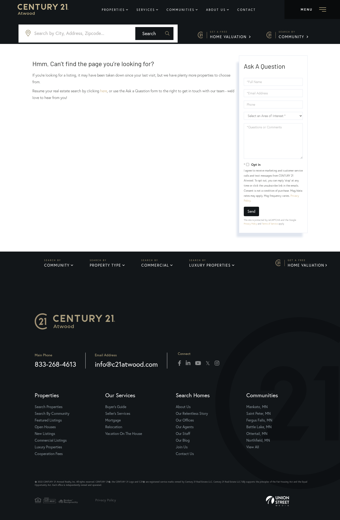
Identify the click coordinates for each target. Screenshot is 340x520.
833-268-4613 (55, 364)
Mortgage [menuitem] (113, 420)
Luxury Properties (210, 265)
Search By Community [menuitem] (52, 413)
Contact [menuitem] (246, 10)
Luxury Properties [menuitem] (48, 446)
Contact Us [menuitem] (185, 453)
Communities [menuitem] (181, 10)
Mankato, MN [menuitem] (257, 406)
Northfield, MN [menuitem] (258, 440)
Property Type (105, 265)
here (103, 91)
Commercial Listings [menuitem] (51, 440)
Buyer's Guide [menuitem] (115, 406)
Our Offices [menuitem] (185, 420)
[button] (154, 33)
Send (251, 211)
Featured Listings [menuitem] (48, 420)
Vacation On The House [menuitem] (123, 433)
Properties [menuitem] (113, 10)
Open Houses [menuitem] (45, 426)
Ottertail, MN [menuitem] (256, 433)
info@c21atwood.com (126, 364)
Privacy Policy (250, 223)
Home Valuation (229, 35)
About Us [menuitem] (216, 10)
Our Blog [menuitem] (183, 440)
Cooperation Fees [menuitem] (49, 453)
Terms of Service (270, 223)
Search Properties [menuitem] (48, 406)
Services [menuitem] (145, 10)
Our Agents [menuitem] (185, 426)
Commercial (155, 265)
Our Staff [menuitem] (183, 433)
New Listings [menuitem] (45, 433)
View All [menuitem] (252, 446)
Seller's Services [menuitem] (117, 413)
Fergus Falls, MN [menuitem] (259, 420)
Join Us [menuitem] (182, 446)
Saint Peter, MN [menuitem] (258, 413)
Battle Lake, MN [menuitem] (259, 426)
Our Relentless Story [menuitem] (192, 413)
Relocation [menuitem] (113, 426)
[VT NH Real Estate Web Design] (291, 501)
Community (292, 35)
